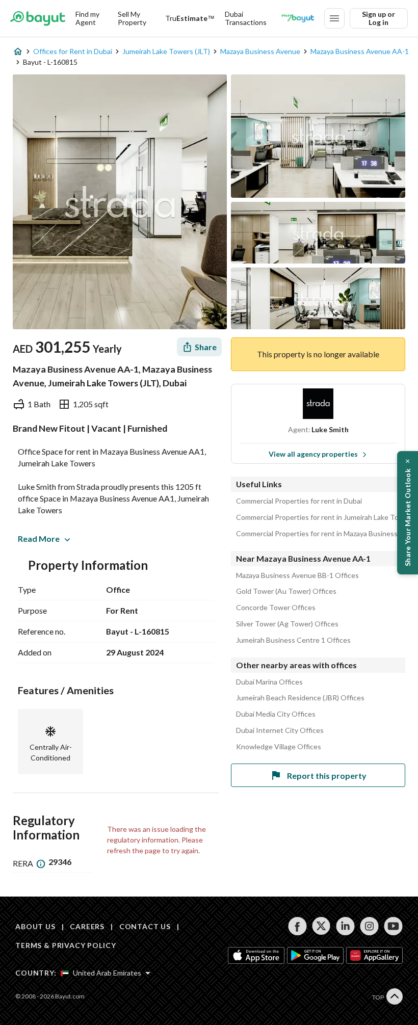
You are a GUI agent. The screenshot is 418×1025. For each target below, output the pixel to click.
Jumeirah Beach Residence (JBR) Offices (300, 698)
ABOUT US (35, 926)
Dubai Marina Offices (269, 682)
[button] (407, 512)
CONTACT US (145, 926)
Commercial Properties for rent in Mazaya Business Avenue (320, 534)
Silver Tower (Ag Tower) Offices (287, 624)
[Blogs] (297, 18)
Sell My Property (132, 18)
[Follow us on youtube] (393, 926)
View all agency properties (313, 454)
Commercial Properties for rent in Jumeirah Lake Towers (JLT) (320, 517)
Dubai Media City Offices (276, 714)
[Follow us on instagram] (369, 926)
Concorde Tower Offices (276, 607)
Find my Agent (87, 18)
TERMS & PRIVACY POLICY (65, 945)
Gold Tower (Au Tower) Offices (286, 591)
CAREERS (87, 926)
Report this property (327, 775)
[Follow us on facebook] (297, 926)
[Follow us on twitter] (321, 926)
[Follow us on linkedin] (345, 926)
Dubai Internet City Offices (280, 730)
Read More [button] (39, 538)
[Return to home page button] (37, 18)
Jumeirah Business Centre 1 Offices (293, 640)
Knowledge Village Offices (278, 747)
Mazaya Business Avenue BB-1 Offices (297, 575)
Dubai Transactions (246, 18)
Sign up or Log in (378, 18)
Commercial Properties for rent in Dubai (299, 501)
